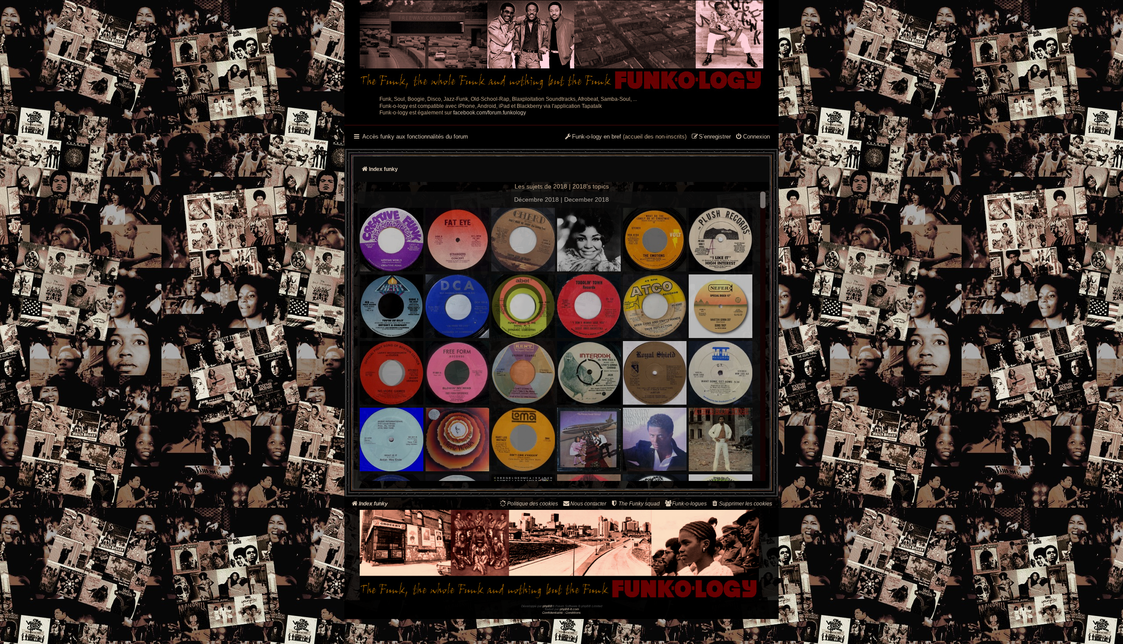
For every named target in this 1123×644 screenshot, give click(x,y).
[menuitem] (752, 137)
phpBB (547, 606)
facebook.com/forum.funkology (489, 113)
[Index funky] (561, 46)
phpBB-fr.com (569, 609)
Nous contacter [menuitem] (588, 504)
